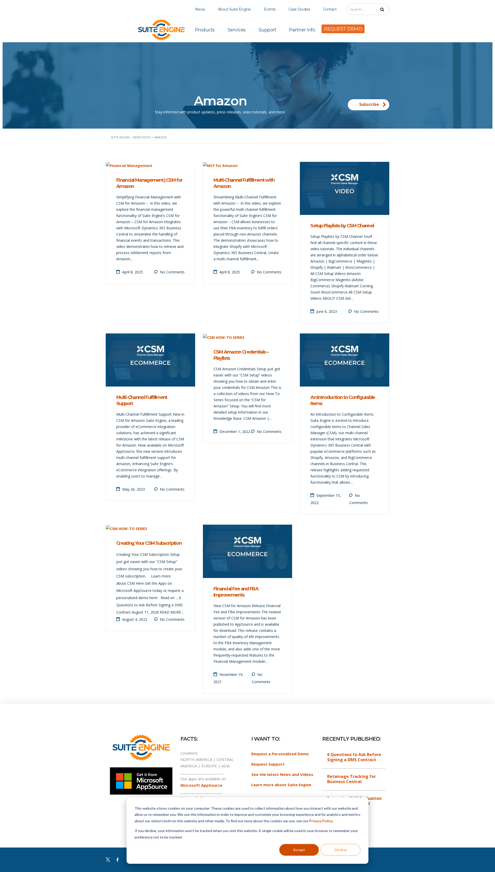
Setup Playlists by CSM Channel (342, 226)
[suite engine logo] (161, 29)
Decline (341, 850)
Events (270, 9)
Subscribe (369, 104)
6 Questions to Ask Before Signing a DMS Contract (354, 757)
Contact (330, 9)
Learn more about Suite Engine (281, 784)
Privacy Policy (321, 821)
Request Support (268, 764)
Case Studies (299, 9)
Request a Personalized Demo (280, 753)
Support (267, 30)
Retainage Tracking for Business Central (351, 779)
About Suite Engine (234, 9)
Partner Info (302, 30)
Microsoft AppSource (201, 785)
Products (205, 30)
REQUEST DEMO (343, 29)
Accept (299, 850)
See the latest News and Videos (282, 774)
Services (237, 30)
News (200, 9)
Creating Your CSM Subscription (149, 543)
